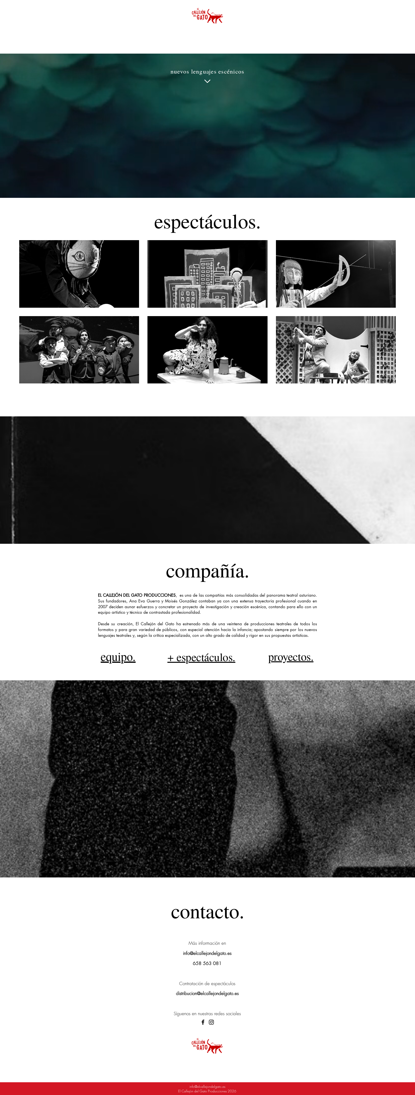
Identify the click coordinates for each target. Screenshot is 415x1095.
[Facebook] (203, 1022)
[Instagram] (211, 1022)
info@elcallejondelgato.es (207, 953)
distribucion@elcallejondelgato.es (207, 993)
